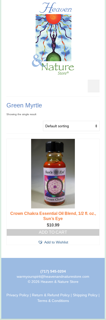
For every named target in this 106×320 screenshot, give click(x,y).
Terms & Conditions (53, 301)
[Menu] (94, 86)
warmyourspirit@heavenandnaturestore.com (53, 276)
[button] (53, 242)
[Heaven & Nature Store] (53, 39)
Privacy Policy (17, 295)
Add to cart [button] (53, 232)
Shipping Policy (85, 295)
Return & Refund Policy (51, 295)
